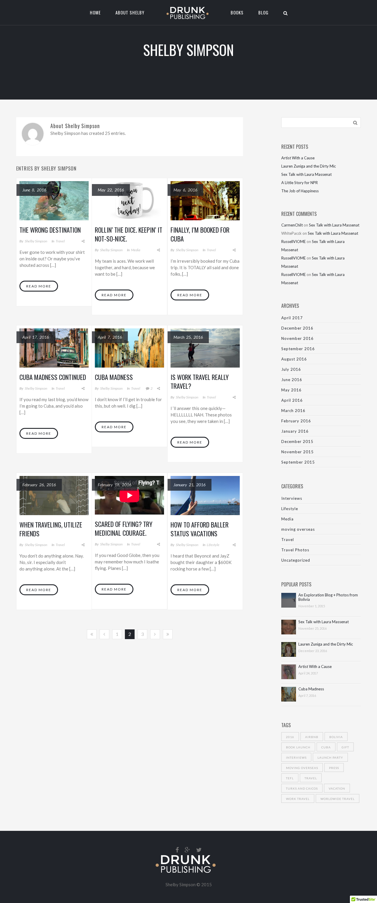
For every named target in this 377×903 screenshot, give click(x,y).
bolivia (336, 737)
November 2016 (297, 338)
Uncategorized (295, 560)
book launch (298, 747)
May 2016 (291, 390)
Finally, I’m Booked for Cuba (200, 234)
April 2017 (292, 317)
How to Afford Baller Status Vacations (200, 529)
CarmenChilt (292, 225)
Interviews (291, 498)
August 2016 (294, 359)
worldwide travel (337, 799)
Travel (60, 241)
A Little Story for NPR (299, 182)
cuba (326, 747)
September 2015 (298, 462)
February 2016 (296, 421)
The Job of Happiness (300, 190)
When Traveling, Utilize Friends (50, 529)
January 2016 (295, 431)
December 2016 (297, 328)
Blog (263, 12)
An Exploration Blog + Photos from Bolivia (328, 597)
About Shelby (129, 12)
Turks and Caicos (302, 788)
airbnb (311, 737)
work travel (298, 799)
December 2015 (297, 441)
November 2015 (297, 451)
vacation (337, 788)
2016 (290, 737)
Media (135, 250)
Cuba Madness (114, 377)
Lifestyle (213, 545)
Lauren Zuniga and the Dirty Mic (308, 166)
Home (95, 12)
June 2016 (291, 379)
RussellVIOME (293, 241)
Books (237, 12)
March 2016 (293, 410)
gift (345, 747)
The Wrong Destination (50, 229)
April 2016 (292, 400)
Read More (38, 286)
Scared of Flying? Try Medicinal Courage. (123, 528)
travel (311, 778)
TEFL (290, 778)
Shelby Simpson (36, 241)
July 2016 (291, 369)
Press (334, 768)
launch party (330, 757)
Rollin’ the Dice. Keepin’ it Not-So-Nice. (128, 234)
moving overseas (298, 529)
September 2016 (298, 348)
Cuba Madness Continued (52, 377)
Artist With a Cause (298, 158)
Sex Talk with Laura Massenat (306, 174)
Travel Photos (295, 550)
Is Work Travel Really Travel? (200, 381)
